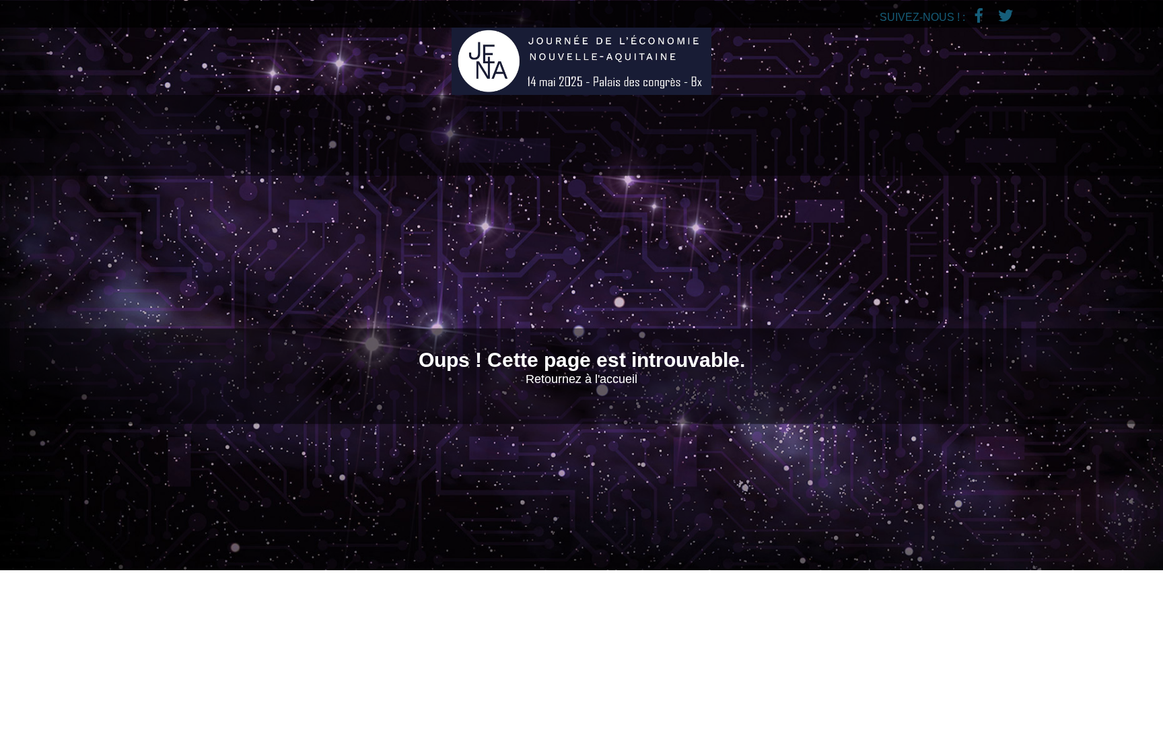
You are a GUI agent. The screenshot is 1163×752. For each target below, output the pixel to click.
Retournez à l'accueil (581, 378)
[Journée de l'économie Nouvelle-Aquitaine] (581, 61)
